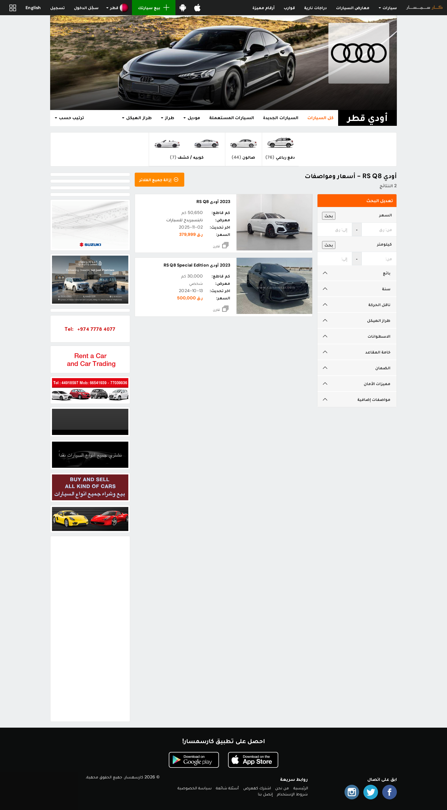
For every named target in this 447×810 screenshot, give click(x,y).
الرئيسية (300, 788)
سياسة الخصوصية (195, 788)
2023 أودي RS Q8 (213, 201)
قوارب (289, 7)
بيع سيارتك (149, 7)
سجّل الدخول (86, 7)
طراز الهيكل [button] (138, 118)
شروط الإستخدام (292, 794)
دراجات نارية (315, 7)
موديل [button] (193, 118)
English (33, 7)
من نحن (282, 788)
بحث (328, 216)
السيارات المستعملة (231, 118)
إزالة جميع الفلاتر (156, 179)
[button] (117, 7)
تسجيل (57, 7)
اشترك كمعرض (257, 788)
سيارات (389, 7)
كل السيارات (320, 118)
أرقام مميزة (263, 7)
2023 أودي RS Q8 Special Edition (197, 265)
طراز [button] (169, 118)
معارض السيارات (352, 7)
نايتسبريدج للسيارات (184, 219)
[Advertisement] (90, 629)
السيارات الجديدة (280, 118)
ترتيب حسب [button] (71, 118)
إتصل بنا (265, 794)
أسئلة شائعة (227, 788)
